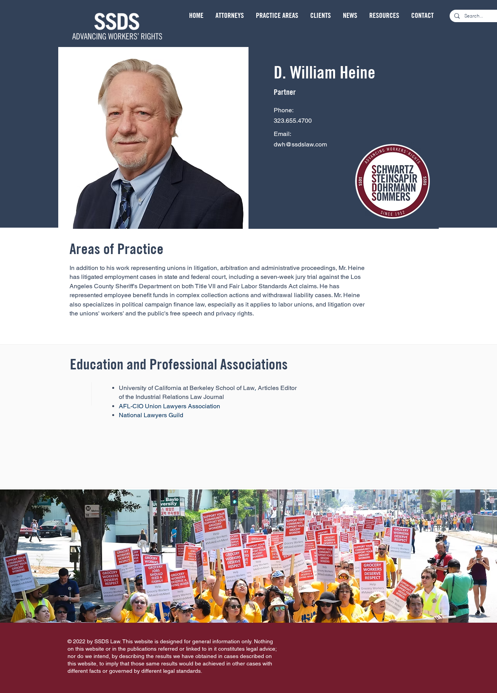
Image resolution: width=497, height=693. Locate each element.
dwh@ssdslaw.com (300, 144)
